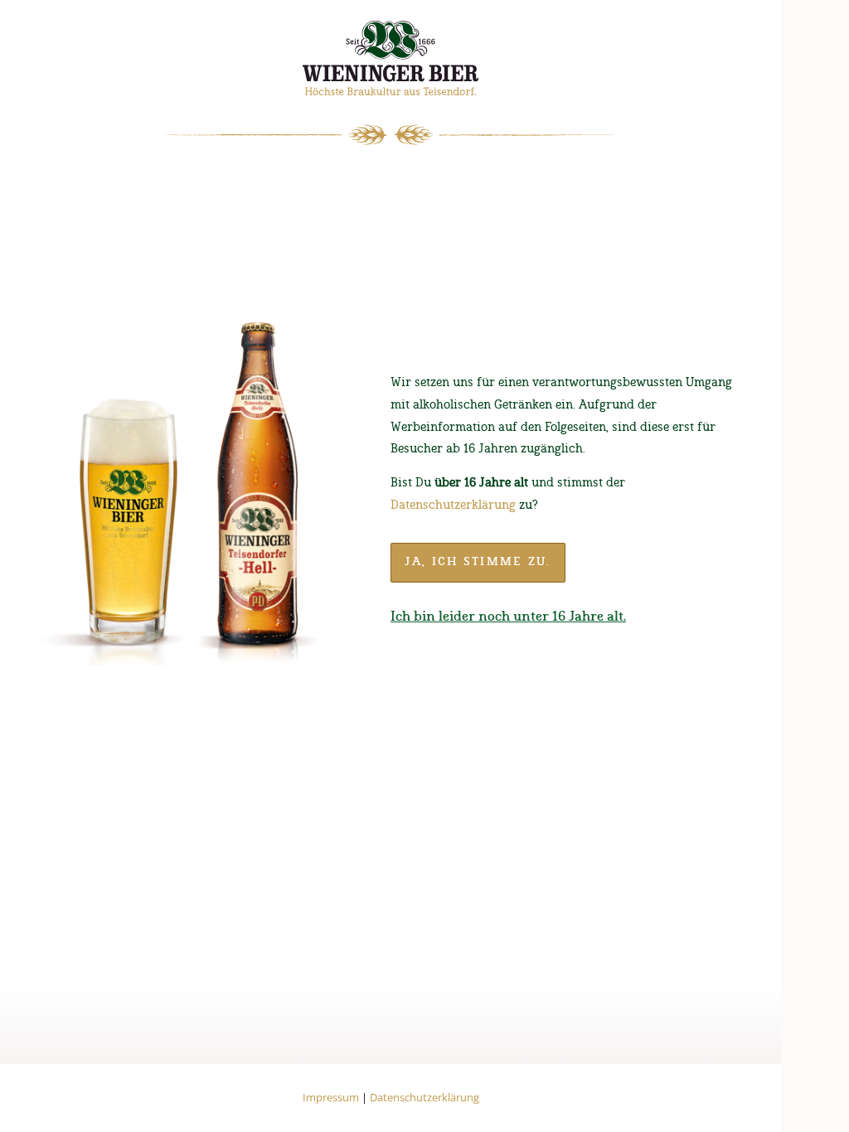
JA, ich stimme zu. (478, 562)
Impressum (331, 1097)
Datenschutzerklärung (453, 505)
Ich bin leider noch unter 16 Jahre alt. (508, 616)
